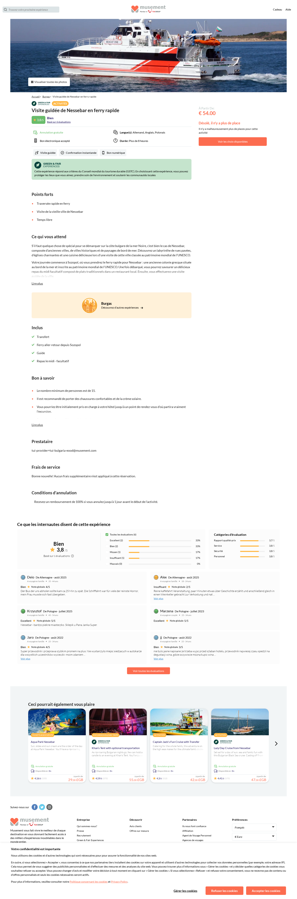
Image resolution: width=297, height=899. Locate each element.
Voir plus (158, 598)
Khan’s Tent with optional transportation (116, 748)
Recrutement (84, 835)
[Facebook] (34, 807)
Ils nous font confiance (194, 826)
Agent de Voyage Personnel (196, 835)
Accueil (36, 96)
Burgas (46, 96)
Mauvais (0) (116, 563)
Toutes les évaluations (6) (123, 534)
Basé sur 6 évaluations (59, 121)
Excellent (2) (116, 540)
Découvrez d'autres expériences (120, 307)
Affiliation (187, 830)
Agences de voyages (192, 840)
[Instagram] (49, 807)
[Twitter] (41, 807)
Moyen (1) (115, 552)
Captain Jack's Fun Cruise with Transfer (176, 741)
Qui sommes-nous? (87, 826)
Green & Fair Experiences (90, 840)
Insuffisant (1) (117, 557)
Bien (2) (114, 546)
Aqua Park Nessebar (43, 741)
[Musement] (148, 10)
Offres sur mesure (139, 830)
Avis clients (136, 826)
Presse (80, 830)
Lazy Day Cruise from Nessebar (232, 748)
